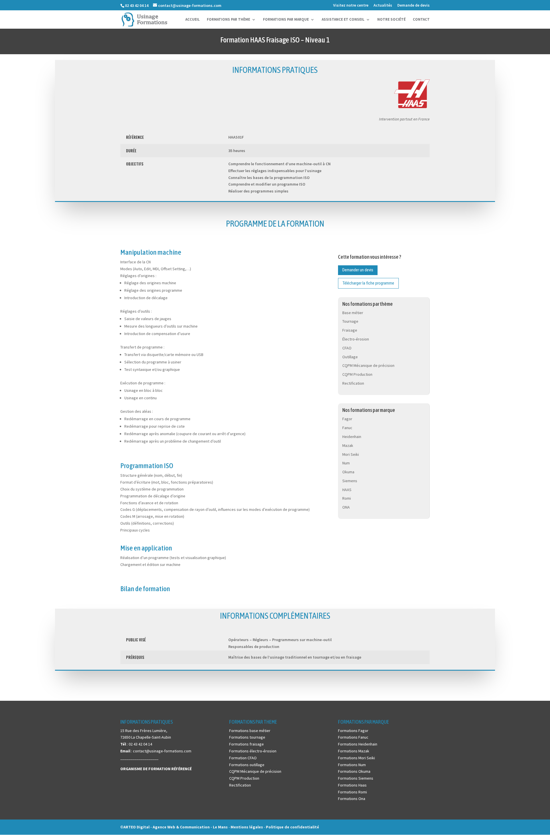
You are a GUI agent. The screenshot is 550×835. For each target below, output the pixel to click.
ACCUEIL (192, 19)
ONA (346, 507)
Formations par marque (286, 19)
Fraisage (349, 330)
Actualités (383, 5)
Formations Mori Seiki (356, 757)
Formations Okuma (354, 771)
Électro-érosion (355, 339)
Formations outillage (246, 764)
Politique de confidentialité (292, 827)
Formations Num (352, 764)
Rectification (353, 383)
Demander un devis (357, 270)
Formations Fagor (353, 730)
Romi (346, 498)
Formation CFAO (243, 757)
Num (346, 463)
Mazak (347, 445)
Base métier (352, 312)
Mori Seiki (350, 454)
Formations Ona (351, 798)
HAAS (346, 489)
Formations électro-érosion (252, 751)
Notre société (391, 19)
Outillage (350, 356)
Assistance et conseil (343, 19)
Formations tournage (247, 737)
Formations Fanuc (353, 737)
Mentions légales (247, 827)
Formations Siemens (355, 778)
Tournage (350, 321)
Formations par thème (228, 19)
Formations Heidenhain (357, 744)
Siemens (349, 480)
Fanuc (347, 427)
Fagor (347, 418)
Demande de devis (413, 5)
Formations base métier (249, 730)
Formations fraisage (246, 744)
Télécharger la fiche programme (368, 283)
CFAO (346, 348)
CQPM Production (357, 374)
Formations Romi (352, 792)
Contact (421, 19)
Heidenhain (351, 436)
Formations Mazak (353, 751)
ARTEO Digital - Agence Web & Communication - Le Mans (175, 827)
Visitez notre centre (350, 5)
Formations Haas (352, 785)
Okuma (348, 471)
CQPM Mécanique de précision (368, 365)
